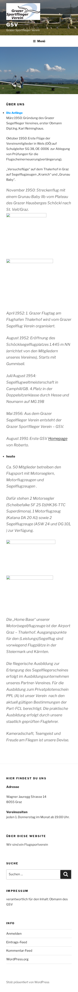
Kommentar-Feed (19, 951)
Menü (41, 41)
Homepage (57, 438)
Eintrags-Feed (16, 942)
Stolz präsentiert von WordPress (27, 982)
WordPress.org (17, 959)
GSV (12, 25)
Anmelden (14, 934)
